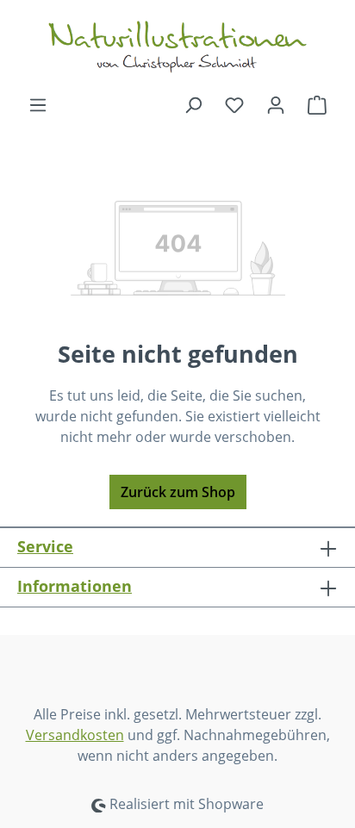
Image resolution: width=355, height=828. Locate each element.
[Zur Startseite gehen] (177, 47)
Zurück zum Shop (178, 491)
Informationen (74, 586)
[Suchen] (193, 104)
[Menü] (38, 104)
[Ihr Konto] (275, 104)
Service (45, 546)
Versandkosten (75, 734)
